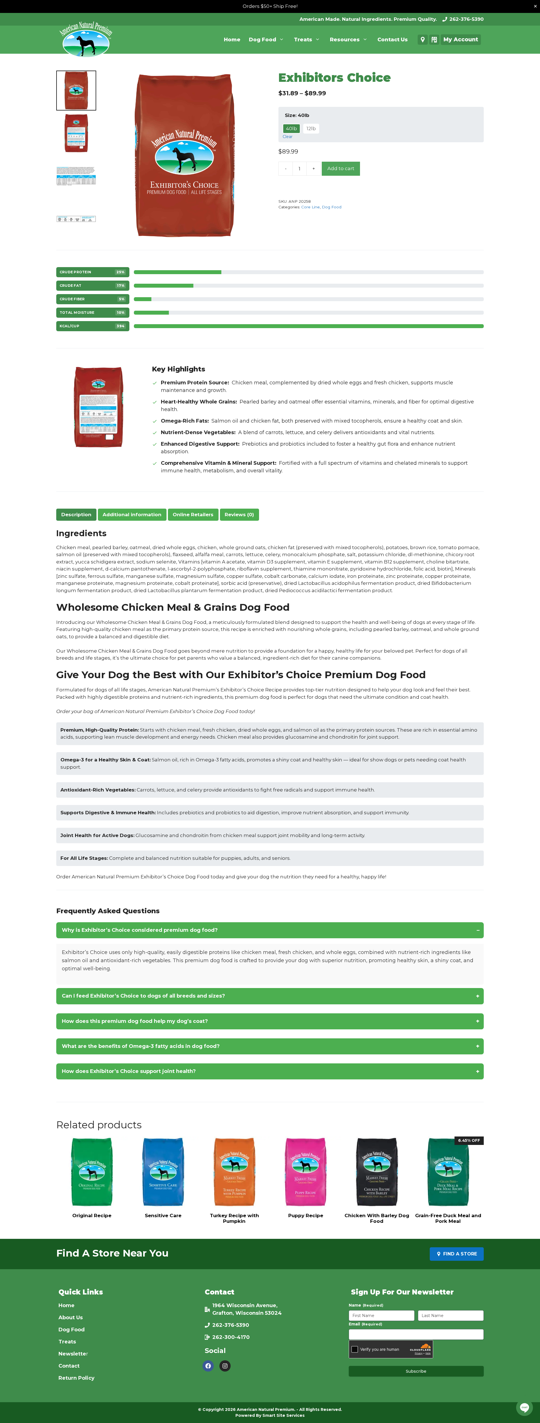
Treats (67, 1342)
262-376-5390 (466, 19)
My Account (461, 39)
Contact (69, 1366)
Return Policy (76, 1378)
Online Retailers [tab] (193, 514)
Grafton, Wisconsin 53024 (247, 1313)
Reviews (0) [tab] (239, 514)
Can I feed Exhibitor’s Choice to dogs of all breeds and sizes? (143, 996)
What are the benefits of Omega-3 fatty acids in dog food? (141, 1046)
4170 (243, 1337)
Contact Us (392, 40)
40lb (291, 128)
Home (232, 40)
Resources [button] (345, 40)
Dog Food (331, 207)
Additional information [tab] (132, 514)
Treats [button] (303, 40)
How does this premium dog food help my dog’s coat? (135, 1021)
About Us (70, 1317)
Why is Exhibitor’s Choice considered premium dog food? (140, 930)
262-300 (223, 1337)
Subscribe (416, 1371)
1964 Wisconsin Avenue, (245, 1305)
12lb (311, 128)
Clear (287, 136)
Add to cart (340, 168)
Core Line (310, 207)
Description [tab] (76, 514)
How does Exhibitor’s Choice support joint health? (129, 1071)
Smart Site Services (283, 1415)
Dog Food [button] (262, 40)
